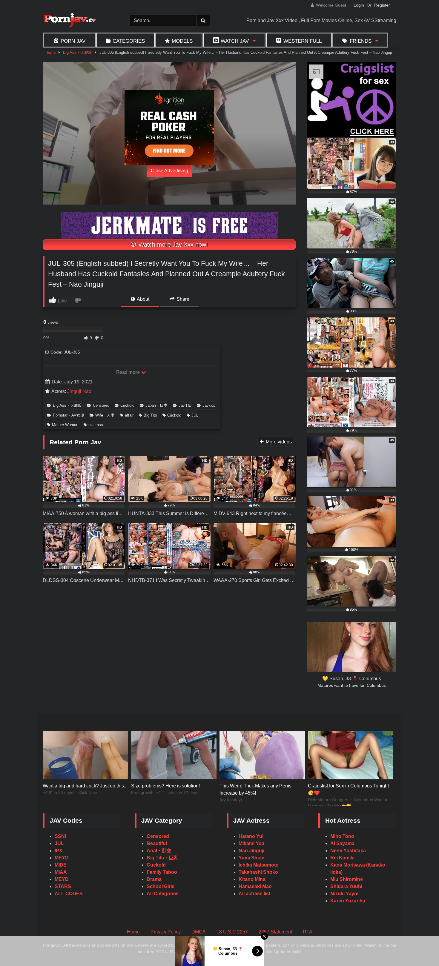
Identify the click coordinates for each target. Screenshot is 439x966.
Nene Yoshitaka (348, 850)
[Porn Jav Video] (69, 20)
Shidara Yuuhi (346, 886)
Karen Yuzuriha (347, 900)
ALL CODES (69, 893)
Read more (128, 372)
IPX (58, 850)
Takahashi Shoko (258, 872)
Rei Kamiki (342, 857)
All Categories (163, 893)
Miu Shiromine (346, 879)
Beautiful (157, 843)
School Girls (160, 886)
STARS (63, 886)
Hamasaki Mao (255, 886)
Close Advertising (169, 170)
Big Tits (150, 415)
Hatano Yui (251, 836)
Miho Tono (342, 836)
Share (182, 299)
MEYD (62, 857)
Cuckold (127, 405)
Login (359, 5)
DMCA (198, 931)
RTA (307, 931)
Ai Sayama (342, 843)
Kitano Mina (252, 879)
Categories (129, 41)
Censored (101, 405)
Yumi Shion (252, 857)
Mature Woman (65, 425)
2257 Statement (275, 931)
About (142, 299)
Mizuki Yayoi (344, 893)
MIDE (61, 864)
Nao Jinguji (251, 850)
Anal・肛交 (159, 850)
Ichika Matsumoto (259, 864)
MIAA (61, 872)
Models (182, 41)
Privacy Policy (166, 931)
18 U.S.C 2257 (232, 931)
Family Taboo (162, 872)
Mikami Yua (251, 843)
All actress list (254, 893)
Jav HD (185, 405)
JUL (194, 415)
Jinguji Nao (79, 391)
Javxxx (208, 405)
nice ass (95, 425)
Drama (154, 879)
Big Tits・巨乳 (162, 857)
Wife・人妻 (105, 415)
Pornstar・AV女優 (68, 415)
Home (50, 52)
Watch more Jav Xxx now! (172, 244)
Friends (361, 41)
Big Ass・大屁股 (77, 52)
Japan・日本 (156, 405)
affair (129, 415)
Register (382, 5)
